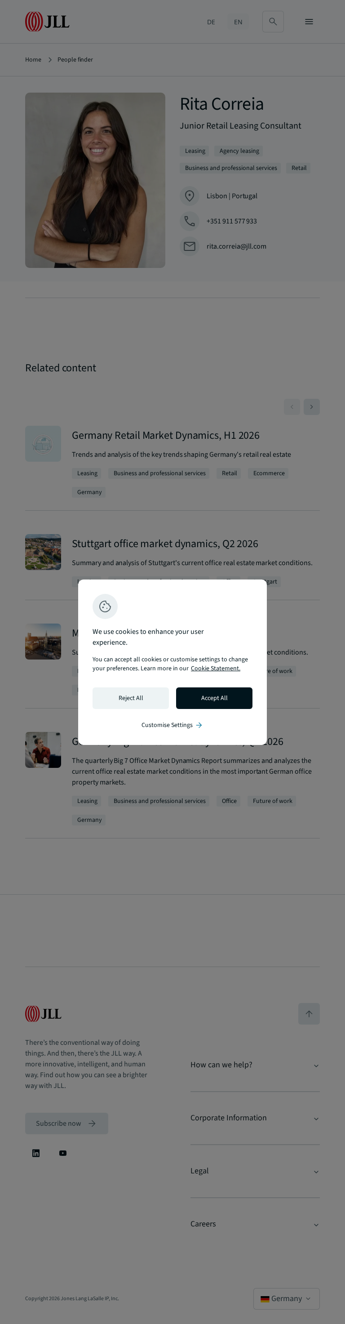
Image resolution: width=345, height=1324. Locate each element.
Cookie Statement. (215, 668)
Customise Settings (172, 725)
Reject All (131, 698)
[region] (172, 662)
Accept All (214, 698)
